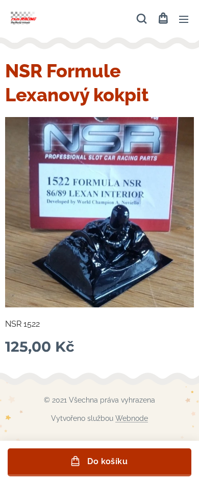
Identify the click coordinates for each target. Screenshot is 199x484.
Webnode (131, 418)
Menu (183, 19)
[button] (142, 19)
